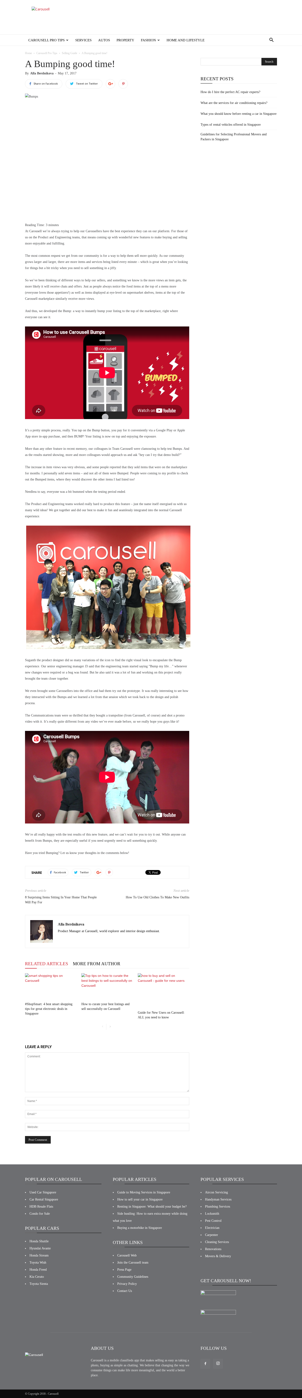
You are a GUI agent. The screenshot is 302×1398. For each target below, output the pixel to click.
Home (28, 53)
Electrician (212, 1228)
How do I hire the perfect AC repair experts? (230, 92)
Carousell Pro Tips (46, 40)
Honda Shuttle (39, 1241)
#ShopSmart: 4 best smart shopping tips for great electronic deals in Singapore (48, 1008)
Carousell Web (127, 1255)
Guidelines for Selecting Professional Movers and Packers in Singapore (234, 137)
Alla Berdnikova (42, 73)
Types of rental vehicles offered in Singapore (231, 124)
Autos (104, 40)
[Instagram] (218, 1363)
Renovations (213, 1249)
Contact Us (124, 1291)
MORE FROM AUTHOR (96, 963)
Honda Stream (39, 1255)
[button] (271, 40)
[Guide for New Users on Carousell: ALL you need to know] (163, 991)
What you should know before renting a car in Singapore (239, 114)
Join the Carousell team (132, 1262)
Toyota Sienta (38, 1284)
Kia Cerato (36, 1276)
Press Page (124, 1269)
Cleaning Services (217, 1242)
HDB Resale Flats (41, 1206)
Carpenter (211, 1235)
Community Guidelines (132, 1276)
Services (83, 40)
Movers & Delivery (218, 1256)
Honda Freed (38, 1269)
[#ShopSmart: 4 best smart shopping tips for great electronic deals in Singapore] (50, 986)
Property (125, 40)
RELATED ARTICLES (46, 963)
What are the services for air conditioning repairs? (234, 103)
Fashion (148, 40)
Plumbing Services (217, 1206)
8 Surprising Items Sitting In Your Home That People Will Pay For (61, 900)
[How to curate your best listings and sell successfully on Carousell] (107, 986)
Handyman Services (218, 1199)
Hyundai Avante (40, 1248)
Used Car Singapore (42, 1192)
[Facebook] (205, 1363)
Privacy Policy (127, 1284)
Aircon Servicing (216, 1192)
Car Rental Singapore (43, 1199)
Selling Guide (69, 53)
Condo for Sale (39, 1213)
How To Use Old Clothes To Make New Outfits (157, 897)
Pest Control (213, 1220)
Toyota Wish (37, 1262)
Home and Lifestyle (186, 40)
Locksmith (212, 1213)
